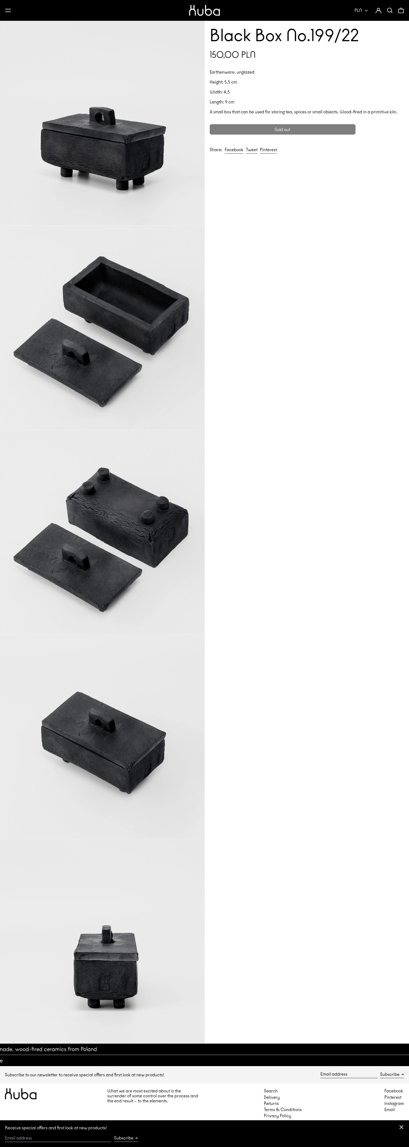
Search (271, 1091)
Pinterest (392, 1097)
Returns (271, 1103)
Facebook (393, 1090)
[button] (390, 10)
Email (389, 1109)
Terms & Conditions (283, 1109)
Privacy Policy (277, 1115)
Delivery (272, 1097)
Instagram (394, 1103)
